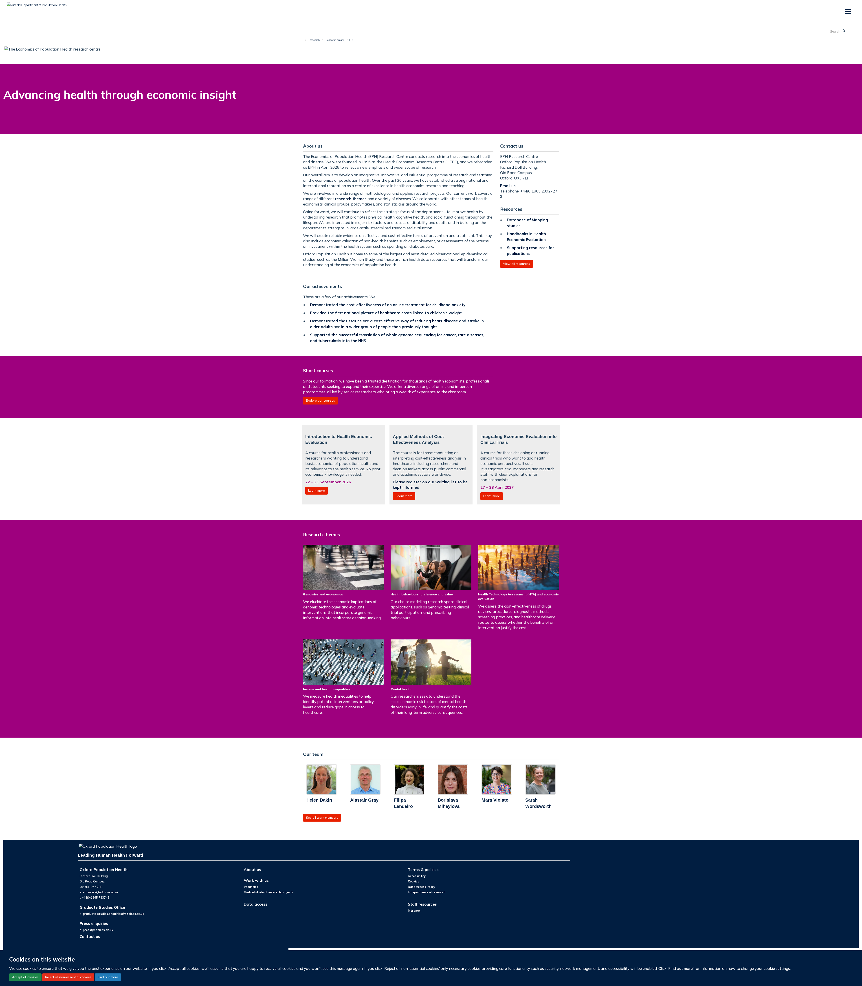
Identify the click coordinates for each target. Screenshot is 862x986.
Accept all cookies (25, 977)
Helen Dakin (319, 800)
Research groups (335, 40)
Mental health (401, 689)
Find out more (108, 977)
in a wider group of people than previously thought (389, 326)
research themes (351, 198)
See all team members (322, 818)
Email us (508, 185)
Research (314, 40)
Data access (255, 904)
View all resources (516, 264)
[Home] (303, 40)
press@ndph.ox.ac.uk (98, 930)
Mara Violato (495, 800)
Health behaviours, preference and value (422, 594)
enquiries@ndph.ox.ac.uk (100, 892)
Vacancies (251, 887)
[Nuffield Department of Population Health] (37, 3)
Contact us (90, 936)
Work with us (256, 880)
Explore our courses (320, 400)
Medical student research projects (269, 892)
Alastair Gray (364, 800)
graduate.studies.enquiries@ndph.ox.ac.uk (113, 913)
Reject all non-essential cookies (68, 977)
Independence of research (426, 892)
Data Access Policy (421, 887)
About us (252, 869)
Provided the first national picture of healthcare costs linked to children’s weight (386, 312)
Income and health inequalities (326, 689)
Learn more (316, 491)
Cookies (413, 881)
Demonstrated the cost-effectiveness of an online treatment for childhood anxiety (387, 304)
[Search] (843, 31)
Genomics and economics (323, 594)
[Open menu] (847, 11)
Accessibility (417, 876)
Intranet (414, 910)
